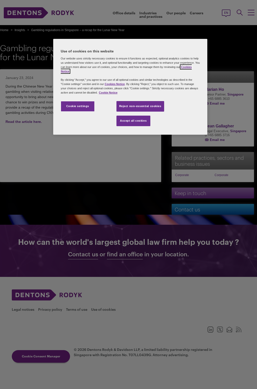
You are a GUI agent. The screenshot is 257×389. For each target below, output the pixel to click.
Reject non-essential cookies (140, 106)
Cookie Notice (108, 92)
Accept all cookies (133, 120)
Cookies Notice (115, 84)
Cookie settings (77, 106)
